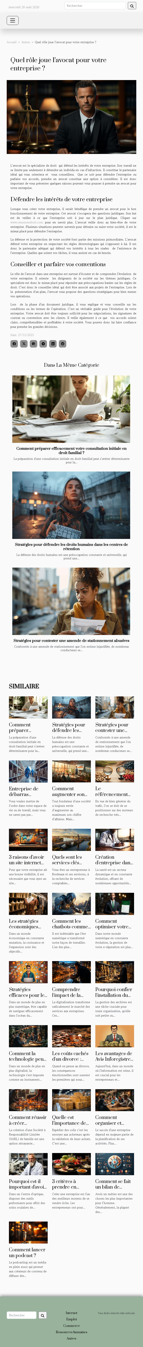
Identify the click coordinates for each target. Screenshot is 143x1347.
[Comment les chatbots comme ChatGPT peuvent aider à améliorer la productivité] (71, 903)
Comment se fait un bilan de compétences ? (113, 1187)
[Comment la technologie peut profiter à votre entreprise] (28, 1036)
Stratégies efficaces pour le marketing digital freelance (27, 998)
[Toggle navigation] (13, 20)
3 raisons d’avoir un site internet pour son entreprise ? (26, 865)
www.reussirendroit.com (26, 222)
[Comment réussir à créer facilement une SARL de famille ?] (28, 1099)
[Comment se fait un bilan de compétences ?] (114, 1163)
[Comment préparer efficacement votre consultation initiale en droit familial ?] (71, 409)
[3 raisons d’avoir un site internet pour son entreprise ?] (28, 839)
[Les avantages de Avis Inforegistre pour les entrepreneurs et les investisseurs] (114, 1036)
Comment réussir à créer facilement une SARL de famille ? (28, 1126)
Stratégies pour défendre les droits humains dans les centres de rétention (71, 546)
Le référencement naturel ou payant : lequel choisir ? (114, 797)
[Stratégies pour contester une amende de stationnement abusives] (71, 601)
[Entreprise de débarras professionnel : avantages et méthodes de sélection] (28, 771)
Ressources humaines (71, 1332)
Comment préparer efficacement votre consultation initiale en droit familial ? (71, 450)
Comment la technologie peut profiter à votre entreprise (27, 1062)
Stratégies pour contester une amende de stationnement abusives (71, 640)
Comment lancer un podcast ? (27, 1253)
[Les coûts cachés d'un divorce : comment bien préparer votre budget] (71, 1036)
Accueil (12, 42)
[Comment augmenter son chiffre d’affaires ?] (71, 771)
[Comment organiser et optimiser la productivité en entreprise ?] (114, 1099)
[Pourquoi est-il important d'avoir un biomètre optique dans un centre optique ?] (28, 1163)
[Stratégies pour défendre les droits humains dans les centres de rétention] (71, 505)
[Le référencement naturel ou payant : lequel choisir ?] (114, 771)
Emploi (71, 1319)
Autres (25, 42)
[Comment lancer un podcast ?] (28, 1232)
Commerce (71, 1326)
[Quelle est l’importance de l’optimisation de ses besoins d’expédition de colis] (71, 1099)
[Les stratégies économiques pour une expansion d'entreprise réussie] (28, 903)
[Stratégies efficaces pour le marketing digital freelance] (28, 971)
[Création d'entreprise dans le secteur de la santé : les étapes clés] (114, 839)
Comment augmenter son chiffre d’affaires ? (71, 794)
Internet (71, 1313)
